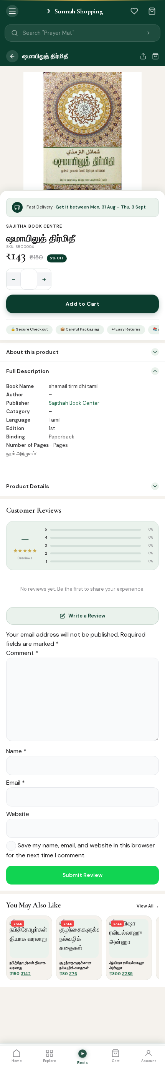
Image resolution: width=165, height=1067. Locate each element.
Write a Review (86, 616)
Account (148, 1061)
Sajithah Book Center (74, 403)
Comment (22, 653)
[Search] (148, 33)
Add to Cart (83, 303)
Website (17, 814)
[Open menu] (12, 11)
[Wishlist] (134, 11)
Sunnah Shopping (74, 11)
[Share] (143, 56)
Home (17, 1061)
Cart (116, 1061)
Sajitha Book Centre (34, 226)
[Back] (12, 56)
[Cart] (152, 11)
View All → (148, 906)
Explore (49, 1061)
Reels (82, 1062)
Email (15, 783)
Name (16, 751)
